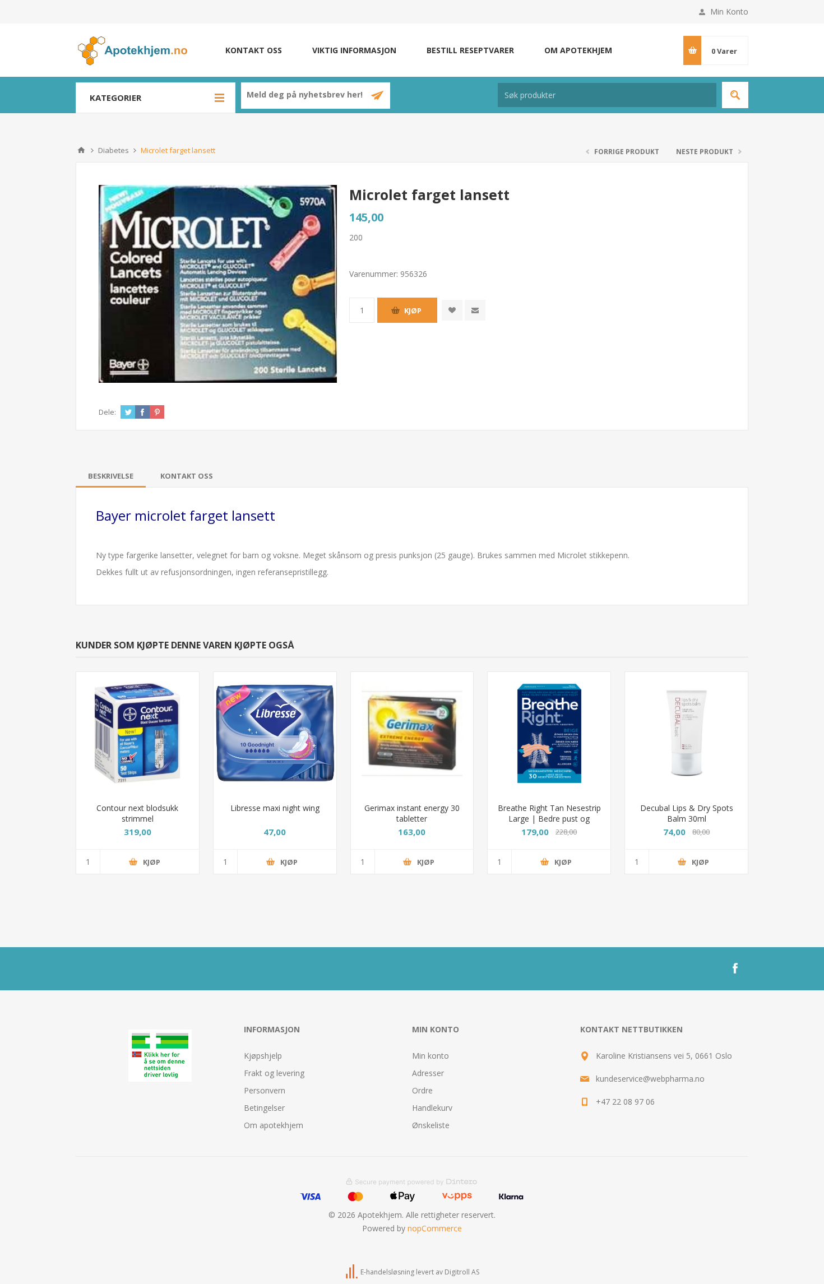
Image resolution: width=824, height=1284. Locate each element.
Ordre (422, 1090)
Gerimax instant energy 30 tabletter (412, 813)
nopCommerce (435, 1228)
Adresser (428, 1073)
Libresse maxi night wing (275, 808)
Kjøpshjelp (263, 1055)
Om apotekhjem (578, 50)
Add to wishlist (452, 310)
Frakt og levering (274, 1073)
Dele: (107, 412)
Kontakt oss (253, 50)
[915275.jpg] (275, 733)
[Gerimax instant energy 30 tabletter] (412, 733)
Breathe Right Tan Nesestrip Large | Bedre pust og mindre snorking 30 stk (549, 819)
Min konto (430, 1055)
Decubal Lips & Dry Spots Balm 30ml (686, 813)
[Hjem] (81, 150)
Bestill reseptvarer (470, 50)
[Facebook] (735, 968)
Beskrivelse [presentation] (110, 476)
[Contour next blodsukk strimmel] (137, 733)
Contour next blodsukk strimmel (137, 813)
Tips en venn (475, 310)
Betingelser (264, 1107)
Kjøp (413, 310)
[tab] (111, 476)
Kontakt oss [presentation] (186, 476)
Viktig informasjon (354, 50)
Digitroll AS (462, 1272)
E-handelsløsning (387, 1272)
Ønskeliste (431, 1125)
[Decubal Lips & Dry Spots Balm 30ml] (686, 733)
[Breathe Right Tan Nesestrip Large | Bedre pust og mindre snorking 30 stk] (549, 733)
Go (735, 95)
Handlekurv (432, 1107)
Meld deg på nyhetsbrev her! (306, 95)
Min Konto (729, 11)
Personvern (264, 1090)
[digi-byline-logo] (352, 1272)
